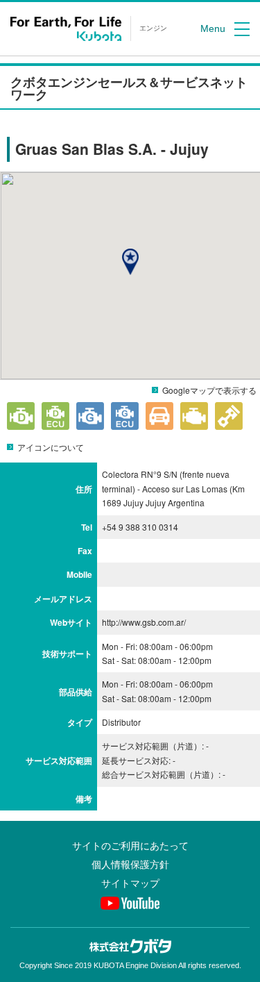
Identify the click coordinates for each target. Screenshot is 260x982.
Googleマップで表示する (209, 390)
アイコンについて (50, 447)
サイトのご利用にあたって (130, 845)
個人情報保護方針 (130, 864)
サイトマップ (130, 883)
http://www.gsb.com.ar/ (144, 622)
